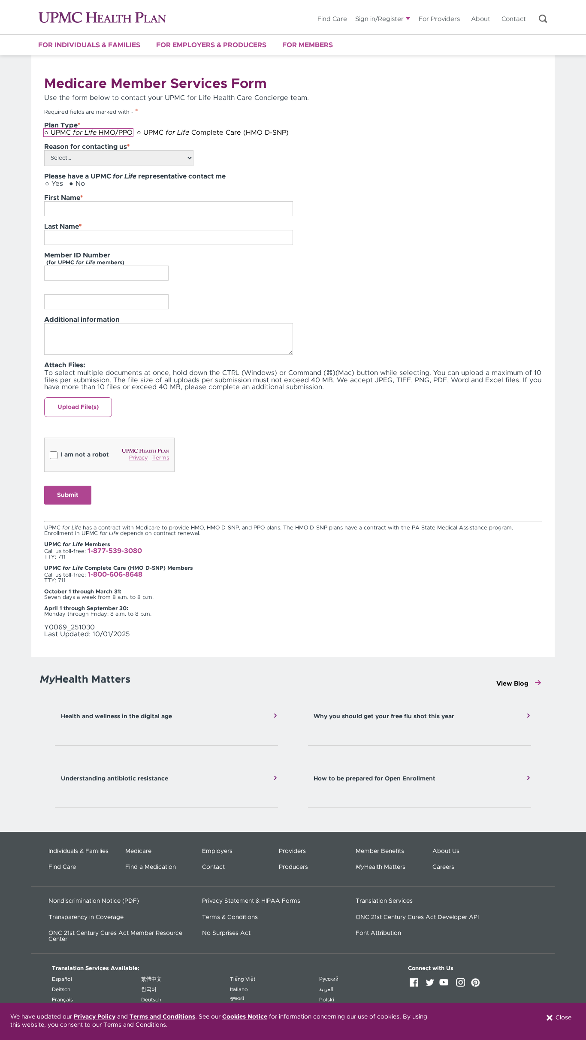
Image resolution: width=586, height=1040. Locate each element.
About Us (445, 851)
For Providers (439, 19)
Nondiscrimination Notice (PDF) (93, 901)
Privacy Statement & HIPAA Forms (251, 901)
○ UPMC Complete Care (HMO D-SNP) (213, 132)
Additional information (82, 319)
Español (62, 979)
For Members (307, 45)
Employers (217, 851)
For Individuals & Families (89, 45)
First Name (63, 197)
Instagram (462, 985)
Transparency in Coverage (86, 917)
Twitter (431, 985)
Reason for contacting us (87, 146)
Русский (328, 979)
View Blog (512, 683)
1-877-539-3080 (115, 550)
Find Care (332, 19)
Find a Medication (150, 867)
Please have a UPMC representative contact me (135, 176)
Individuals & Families (78, 851)
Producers (293, 867)
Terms (160, 458)
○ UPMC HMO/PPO (88, 132)
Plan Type (62, 125)
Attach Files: (64, 365)
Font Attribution (378, 933)
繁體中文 (151, 979)
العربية (326, 989)
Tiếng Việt (242, 979)
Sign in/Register (379, 19)
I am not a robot (85, 455)
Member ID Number (84, 259)
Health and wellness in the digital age (116, 716)
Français (62, 999)
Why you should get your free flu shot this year (384, 716)
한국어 (149, 989)
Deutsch (151, 999)
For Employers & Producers (211, 45)
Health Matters (380, 867)
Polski (326, 999)
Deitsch (61, 989)
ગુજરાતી (237, 998)
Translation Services (384, 901)
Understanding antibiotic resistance (114, 779)
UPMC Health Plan (102, 17)
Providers (292, 851)
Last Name (63, 226)
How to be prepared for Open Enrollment (374, 779)
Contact (513, 19)
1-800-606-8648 (115, 574)
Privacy (138, 458)
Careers (443, 867)
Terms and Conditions (162, 1017)
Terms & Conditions (230, 917)
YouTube (446, 985)
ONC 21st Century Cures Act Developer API (417, 917)
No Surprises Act (226, 933)
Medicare (138, 851)
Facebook (415, 985)
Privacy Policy (94, 1017)
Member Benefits (380, 851)
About (480, 19)
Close (562, 1017)
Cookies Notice (244, 1017)
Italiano (239, 989)
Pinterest (477, 985)
